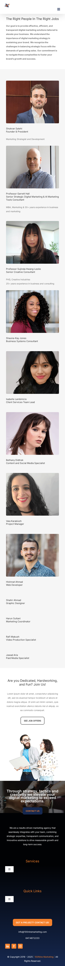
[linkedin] (7, 946)
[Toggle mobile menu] (58, 9)
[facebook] (13, 946)
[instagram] (20, 946)
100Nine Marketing (44, 956)
